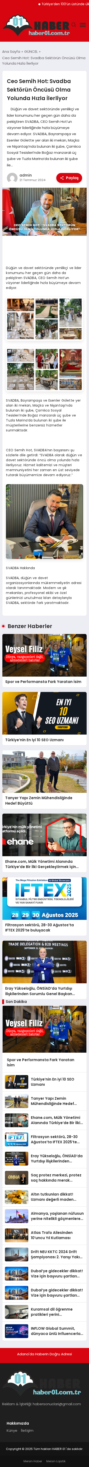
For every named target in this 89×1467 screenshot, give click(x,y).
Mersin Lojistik (56, 1461)
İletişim (27, 1430)
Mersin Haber (32, 1461)
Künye (12, 1430)
